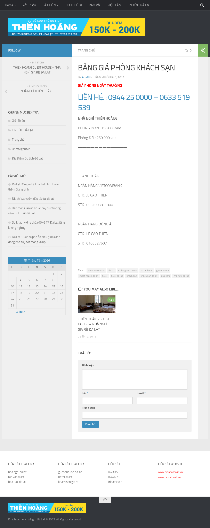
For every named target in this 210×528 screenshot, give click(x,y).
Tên (85, 393)
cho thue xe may (96, 270)
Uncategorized (21, 149)
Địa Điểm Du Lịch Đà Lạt (27, 158)
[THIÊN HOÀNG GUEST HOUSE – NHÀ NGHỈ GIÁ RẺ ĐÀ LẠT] (96, 304)
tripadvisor (115, 482)
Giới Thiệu (29, 5)
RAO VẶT (95, 5)
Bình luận (88, 365)
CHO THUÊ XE (73, 5)
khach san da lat (149, 275)
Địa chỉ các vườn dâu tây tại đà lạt (33, 199)
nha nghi (165, 275)
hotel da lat (117, 275)
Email (141, 393)
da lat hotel (146, 270)
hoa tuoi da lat (17, 482)
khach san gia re (68, 482)
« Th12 (20, 312)
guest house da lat (88, 275)
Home (9, 5)
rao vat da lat (16, 477)
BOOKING (114, 477)
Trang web (88, 408)
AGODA (113, 472)
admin (86, 77)
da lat (111, 270)
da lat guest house (127, 270)
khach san (132, 275)
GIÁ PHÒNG (49, 5)
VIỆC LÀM (114, 5)
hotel (104, 275)
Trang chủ (86, 50)
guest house (162, 270)
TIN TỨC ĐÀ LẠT (139, 5)
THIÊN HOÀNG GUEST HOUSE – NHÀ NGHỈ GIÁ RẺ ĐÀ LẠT (93, 324)
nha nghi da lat (181, 275)
